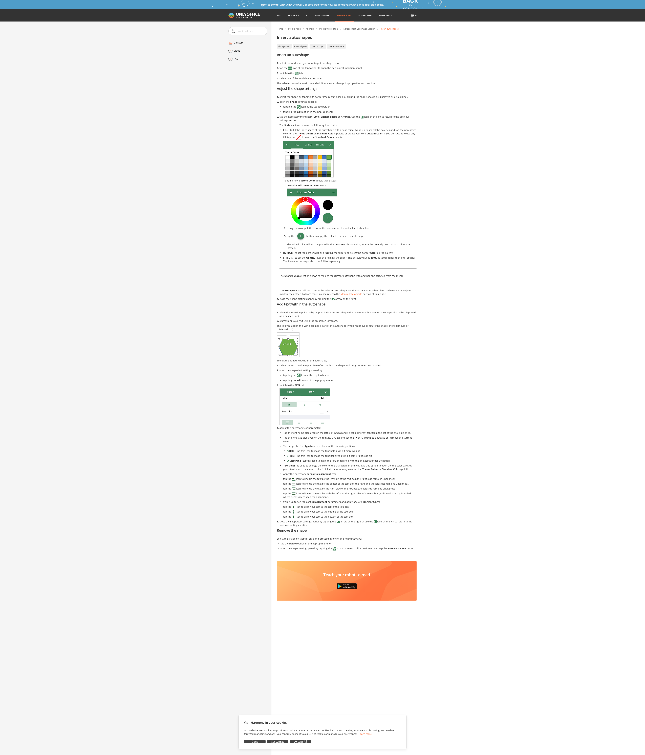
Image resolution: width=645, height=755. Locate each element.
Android (310, 28)
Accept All (300, 741)
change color (284, 46)
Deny (254, 741)
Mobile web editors (328, 28)
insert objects (300, 46)
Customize (277, 741)
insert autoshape (336, 46)
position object (318, 46)
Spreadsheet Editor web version (359, 28)
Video (237, 50)
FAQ (236, 58)
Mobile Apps (294, 28)
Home (280, 28)
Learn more (365, 734)
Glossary (238, 42)
